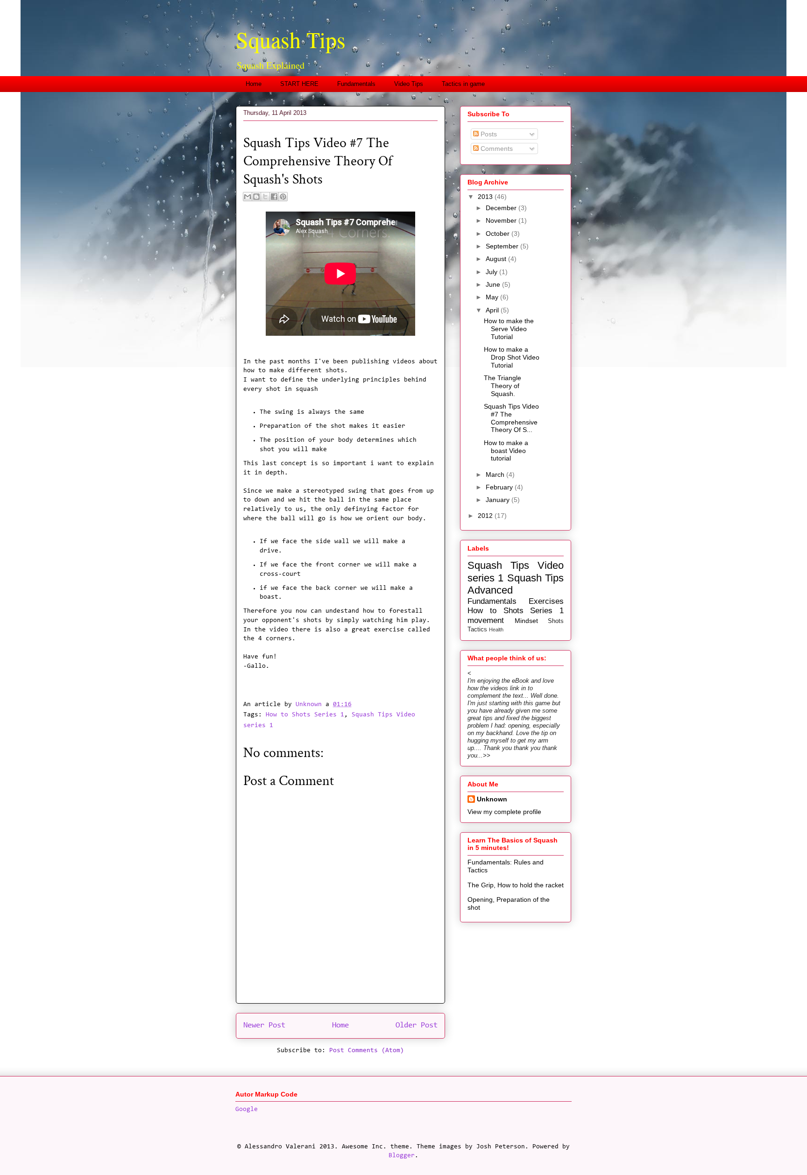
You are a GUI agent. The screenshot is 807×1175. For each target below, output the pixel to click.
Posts (488, 134)
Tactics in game (463, 83)
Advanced (490, 590)
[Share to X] (265, 196)
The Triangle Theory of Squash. (502, 385)
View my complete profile (504, 811)
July (492, 272)
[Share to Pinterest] (283, 196)
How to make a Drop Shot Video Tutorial (511, 357)
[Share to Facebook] (274, 196)
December (502, 208)
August (497, 258)
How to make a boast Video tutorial (506, 450)
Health (496, 629)
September (503, 246)
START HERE (299, 83)
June (494, 284)
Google (246, 1109)
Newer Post (264, 1025)
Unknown (492, 799)
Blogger (402, 1156)
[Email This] (247, 196)
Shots (556, 621)
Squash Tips (291, 39)
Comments (496, 148)
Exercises (546, 601)
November (502, 220)
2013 (486, 196)
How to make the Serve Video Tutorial (509, 328)
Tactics (477, 629)
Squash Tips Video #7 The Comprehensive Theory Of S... (511, 418)
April (493, 310)
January (498, 499)
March (496, 474)
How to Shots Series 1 (305, 715)
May (493, 297)
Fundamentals (356, 83)
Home (254, 83)
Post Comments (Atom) (366, 1051)
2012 (486, 515)
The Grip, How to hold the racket (515, 885)
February (500, 487)
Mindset (526, 620)
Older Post (417, 1025)
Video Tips (408, 83)
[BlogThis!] (256, 196)
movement (485, 620)
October (498, 233)
